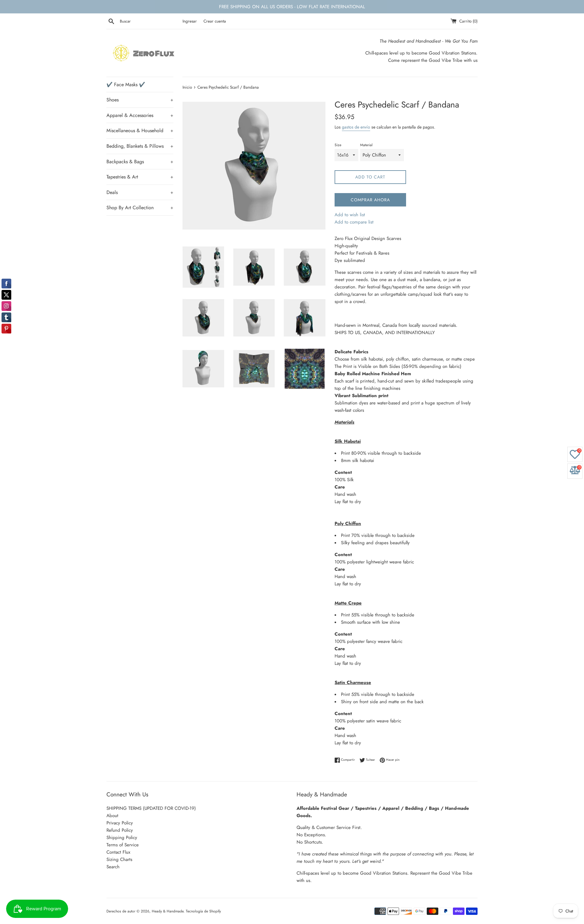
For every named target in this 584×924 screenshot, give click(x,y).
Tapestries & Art (139, 176)
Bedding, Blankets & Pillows (139, 146)
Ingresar (189, 21)
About (112, 815)
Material (366, 145)
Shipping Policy (121, 837)
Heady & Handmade (167, 911)
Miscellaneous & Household (139, 130)
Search (113, 866)
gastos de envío (356, 127)
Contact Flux (118, 852)
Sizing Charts (119, 859)
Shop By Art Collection (139, 207)
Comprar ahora (370, 200)
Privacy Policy (119, 823)
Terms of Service (122, 844)
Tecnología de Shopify (203, 911)
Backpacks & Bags (139, 161)
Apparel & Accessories (139, 115)
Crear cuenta (214, 21)
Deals (139, 192)
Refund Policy (119, 830)
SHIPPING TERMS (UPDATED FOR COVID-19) (151, 808)
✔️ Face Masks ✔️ (125, 84)
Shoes (139, 99)
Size (338, 145)
